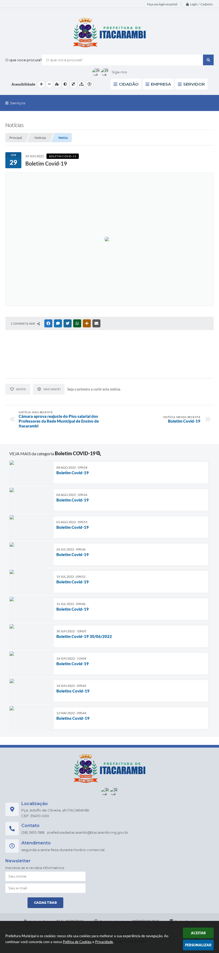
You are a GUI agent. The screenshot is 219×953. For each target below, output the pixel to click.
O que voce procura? (23, 60)
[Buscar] (208, 60)
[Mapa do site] (81, 84)
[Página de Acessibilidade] (89, 84)
